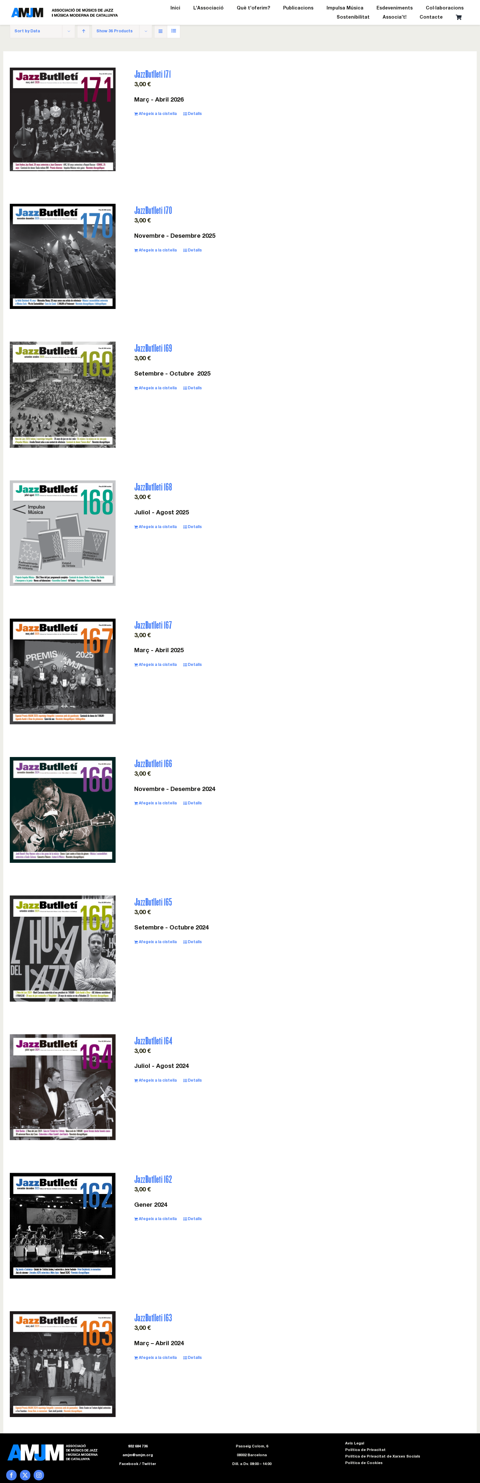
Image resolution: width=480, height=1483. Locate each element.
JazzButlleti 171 (152, 74)
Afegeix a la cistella (158, 114)
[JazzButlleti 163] (63, 1364)
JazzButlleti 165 (153, 902)
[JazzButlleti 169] (63, 395)
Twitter (149, 1464)
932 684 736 (138, 1446)
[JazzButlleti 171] (63, 119)
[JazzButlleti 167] (63, 671)
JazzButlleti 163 (153, 1317)
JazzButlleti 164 (153, 1040)
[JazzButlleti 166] (63, 810)
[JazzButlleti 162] (63, 1226)
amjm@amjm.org (137, 1455)
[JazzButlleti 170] (63, 256)
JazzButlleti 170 (153, 210)
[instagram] (39, 1475)
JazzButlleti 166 (153, 763)
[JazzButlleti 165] (63, 948)
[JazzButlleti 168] (63, 533)
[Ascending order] (83, 31)
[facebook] (11, 1475)
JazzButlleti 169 (153, 348)
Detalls (195, 114)
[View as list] (173, 31)
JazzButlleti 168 (153, 486)
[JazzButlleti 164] (63, 1087)
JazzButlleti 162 (153, 1179)
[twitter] (25, 1475)
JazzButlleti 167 (153, 625)
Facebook (128, 1464)
